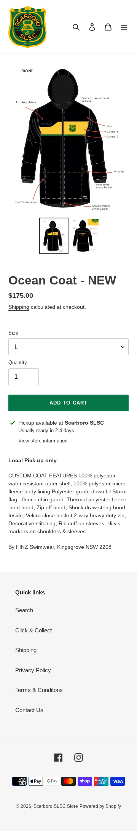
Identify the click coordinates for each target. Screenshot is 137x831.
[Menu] (124, 27)
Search (24, 610)
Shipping (18, 307)
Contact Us (29, 710)
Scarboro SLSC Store (55, 806)
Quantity (17, 362)
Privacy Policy (33, 670)
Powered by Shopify (100, 806)
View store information (42, 441)
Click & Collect (33, 630)
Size (13, 333)
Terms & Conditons (39, 690)
